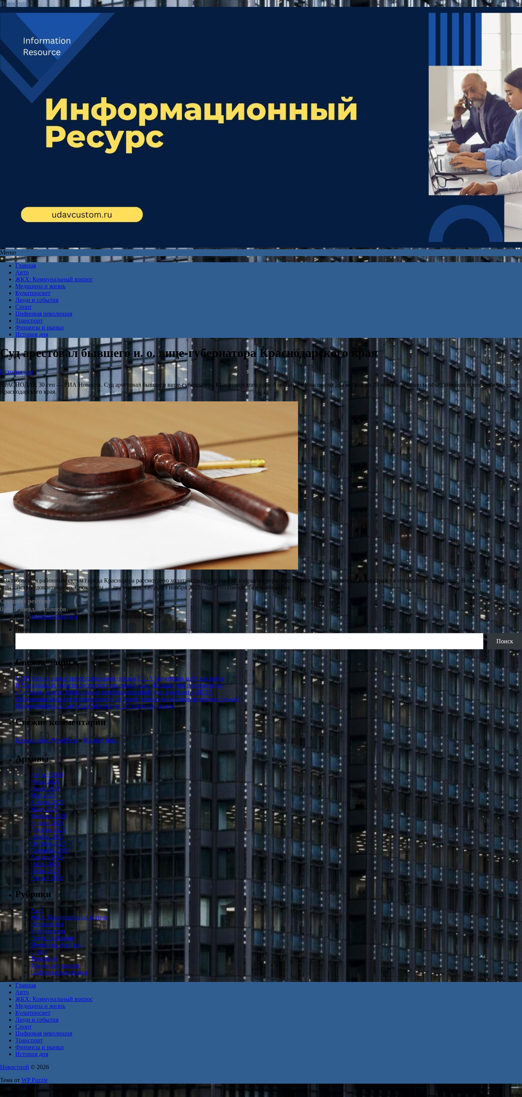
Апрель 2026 (47, 802)
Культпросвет (32, 293)
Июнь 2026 (45, 788)
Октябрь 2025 (48, 843)
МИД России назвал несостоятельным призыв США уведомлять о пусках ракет (119, 678)
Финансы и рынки (39, 327)
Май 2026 (43, 795)
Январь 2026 (47, 823)
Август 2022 (47, 878)
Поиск (23, 629)
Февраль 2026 (48, 816)
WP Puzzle (34, 1080)
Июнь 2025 (45, 871)
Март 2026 (44, 809)
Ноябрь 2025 (47, 836)
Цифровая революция (43, 313)
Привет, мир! (101, 740)
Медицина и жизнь (40, 286)
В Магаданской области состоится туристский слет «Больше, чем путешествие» (119, 685)
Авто (22, 272)
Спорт (23, 306)
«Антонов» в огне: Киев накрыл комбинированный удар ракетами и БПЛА (114, 692)
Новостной (14, 3)
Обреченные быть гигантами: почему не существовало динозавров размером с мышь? (127, 699)
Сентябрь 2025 (50, 850)
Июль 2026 (45, 781)
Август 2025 (47, 857)
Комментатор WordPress (46, 740)
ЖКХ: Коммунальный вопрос (54, 279)
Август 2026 (47, 774)
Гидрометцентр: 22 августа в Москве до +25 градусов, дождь (94, 706)
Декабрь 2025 (48, 829)
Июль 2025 (45, 864)
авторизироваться (54, 616)
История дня (31, 334)
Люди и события (36, 300)
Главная (25, 265)
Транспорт (29, 320)
